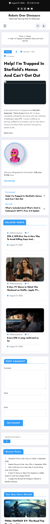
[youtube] (28, 8)
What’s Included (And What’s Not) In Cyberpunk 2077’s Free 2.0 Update (22, 209)
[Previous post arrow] (44, 195)
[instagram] (25, 8)
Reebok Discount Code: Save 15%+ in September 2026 (27, 464)
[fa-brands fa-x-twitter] (22, 8)
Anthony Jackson (16, 232)
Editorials (14, 502)
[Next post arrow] (44, 209)
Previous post (10, 192)
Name (6, 393)
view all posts (9, 181)
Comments (7, 368)
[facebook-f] (18, 8)
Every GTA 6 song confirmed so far (23, 339)
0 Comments (10, 56)
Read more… (9, 133)
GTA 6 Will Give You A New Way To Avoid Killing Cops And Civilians (23, 238)
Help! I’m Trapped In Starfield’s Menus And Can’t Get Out (23, 197)
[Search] (38, 26)
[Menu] (5, 26)
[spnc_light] (44, 26)
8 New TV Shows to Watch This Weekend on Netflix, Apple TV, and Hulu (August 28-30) (22, 289)
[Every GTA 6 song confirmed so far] (25, 320)
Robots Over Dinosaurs (24, 15)
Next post (8, 204)
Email (6, 407)
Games (8, 52)
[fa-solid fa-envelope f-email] (32, 8)
